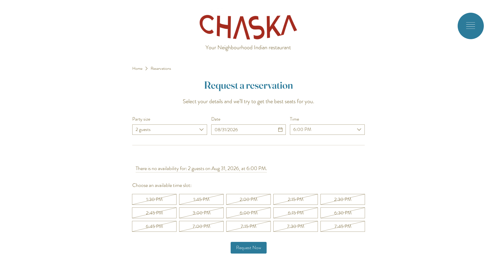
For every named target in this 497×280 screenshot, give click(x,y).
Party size (141, 119)
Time (294, 119)
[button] (470, 25)
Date (215, 119)
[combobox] (169, 129)
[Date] (280, 130)
